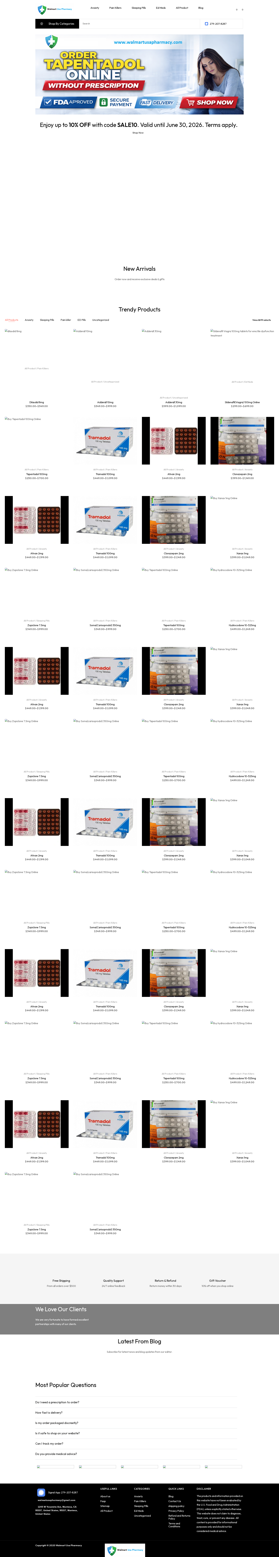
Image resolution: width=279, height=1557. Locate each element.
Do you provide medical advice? (56, 1454)
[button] (136, 1402)
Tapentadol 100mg (36, 474)
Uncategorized (111, 381)
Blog (170, 1496)
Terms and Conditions (174, 1525)
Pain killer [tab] (66, 319)
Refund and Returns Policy (179, 1517)
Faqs (103, 1501)
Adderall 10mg (105, 402)
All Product (30, 368)
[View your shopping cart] (240, 9)
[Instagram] (96, 1546)
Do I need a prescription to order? (57, 1402)
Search (194, 23)
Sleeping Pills (43, 620)
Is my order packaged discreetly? (56, 1423)
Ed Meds (248, 381)
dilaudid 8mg (36, 402)
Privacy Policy (176, 1510)
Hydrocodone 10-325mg (242, 625)
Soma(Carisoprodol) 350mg (105, 625)
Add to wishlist (65, 334)
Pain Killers (43, 368)
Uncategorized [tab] (100, 319)
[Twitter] (91, 1546)
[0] (234, 9)
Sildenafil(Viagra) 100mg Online (242, 402)
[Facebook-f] (86, 1546)
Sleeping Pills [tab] (47, 319)
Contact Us (174, 1501)
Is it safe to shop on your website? (57, 1433)
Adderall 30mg (173, 402)
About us (105, 1496)
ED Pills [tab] (82, 319)
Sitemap (105, 1506)
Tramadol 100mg (105, 474)
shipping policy (176, 1506)
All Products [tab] (11, 319)
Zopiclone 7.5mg (36, 625)
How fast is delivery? (48, 1412)
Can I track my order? (49, 1443)
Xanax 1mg (242, 553)
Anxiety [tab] (29, 319)
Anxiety (180, 469)
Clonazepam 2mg (242, 474)
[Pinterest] (101, 1546)
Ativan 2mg (173, 474)
